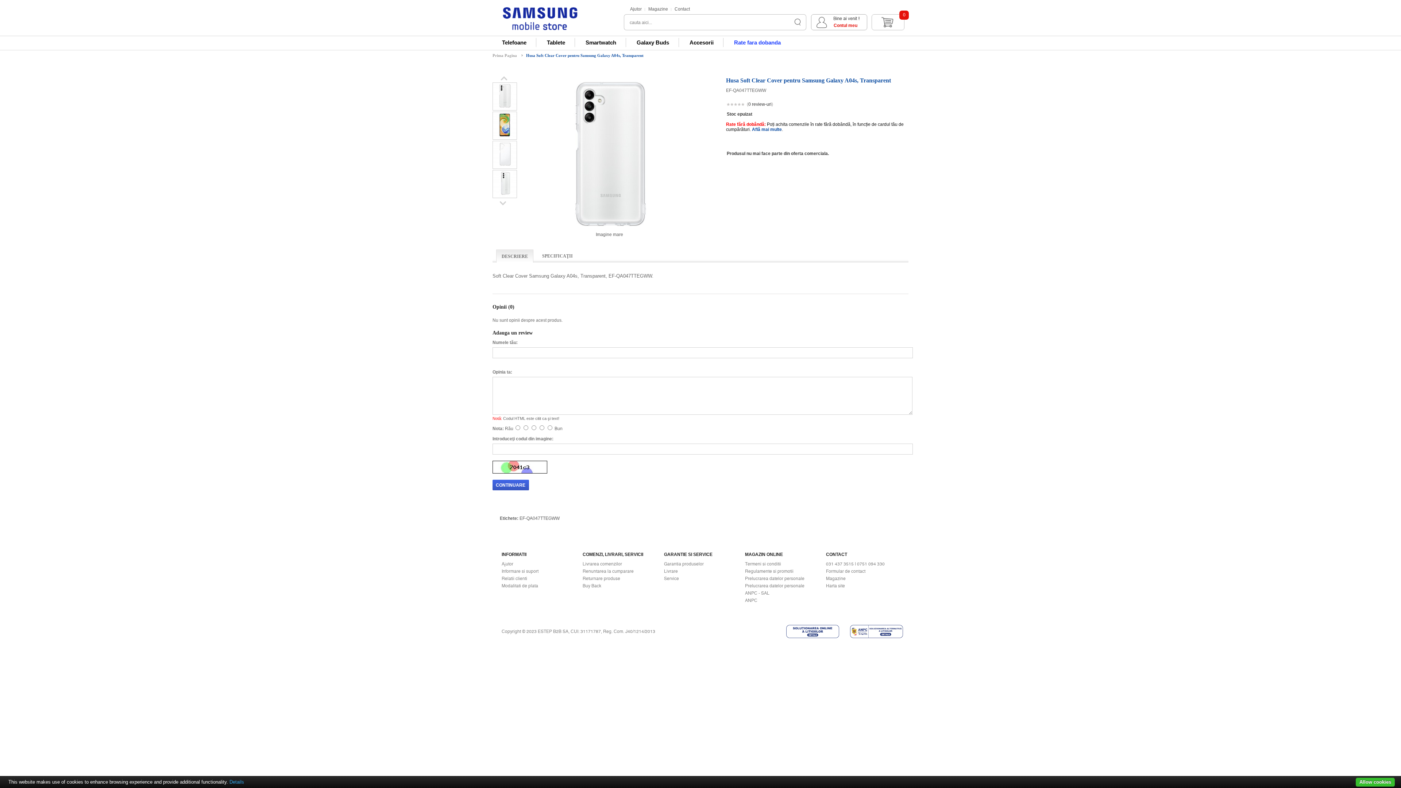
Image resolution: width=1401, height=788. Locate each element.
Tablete (556, 42)
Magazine (658, 9)
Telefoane (514, 42)
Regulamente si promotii (769, 571)
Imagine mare (609, 234)
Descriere (515, 256)
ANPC (751, 600)
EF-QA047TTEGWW (540, 518)
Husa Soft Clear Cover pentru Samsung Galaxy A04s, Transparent (585, 55)
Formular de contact (845, 571)
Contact (682, 9)
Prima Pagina (505, 55)
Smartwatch (601, 42)
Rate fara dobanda (757, 42)
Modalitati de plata (520, 586)
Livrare (671, 571)
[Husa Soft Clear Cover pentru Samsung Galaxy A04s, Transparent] (505, 107)
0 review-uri (760, 104)
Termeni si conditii (763, 564)
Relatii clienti (514, 578)
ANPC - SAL (757, 593)
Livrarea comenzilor (602, 564)
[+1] (890, 105)
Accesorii (702, 42)
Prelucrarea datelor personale (774, 578)
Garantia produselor (684, 564)
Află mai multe (767, 129)
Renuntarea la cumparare (608, 571)
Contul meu (845, 25)
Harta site (835, 586)
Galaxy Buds (653, 42)
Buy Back (592, 586)
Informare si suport (520, 571)
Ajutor (636, 9)
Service (671, 578)
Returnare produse (601, 578)
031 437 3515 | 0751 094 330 (855, 564)
